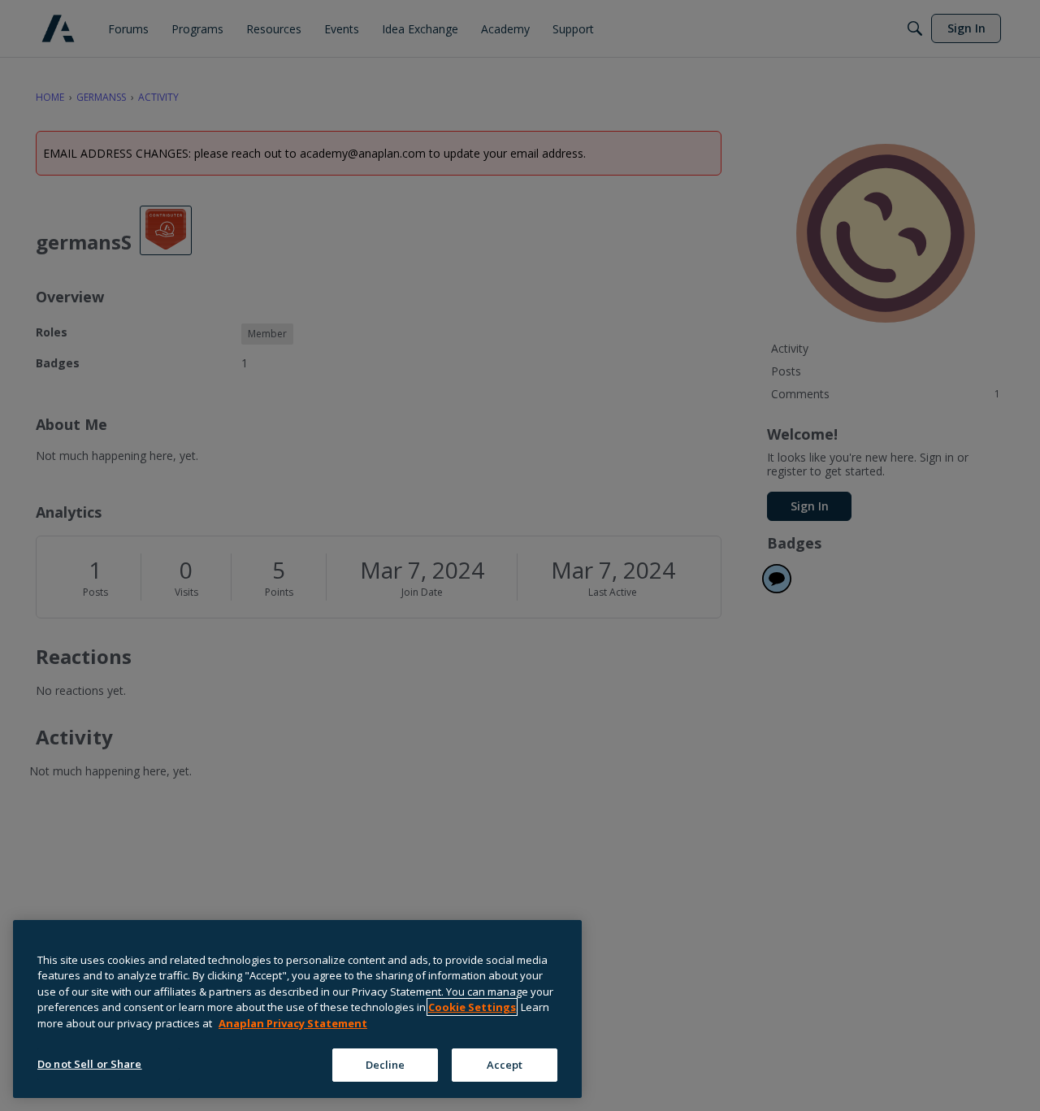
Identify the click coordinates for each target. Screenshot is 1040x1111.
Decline (385, 1064)
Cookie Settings (472, 1007)
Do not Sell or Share (89, 1063)
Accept (505, 1064)
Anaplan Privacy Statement (293, 1023)
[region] (297, 1009)
